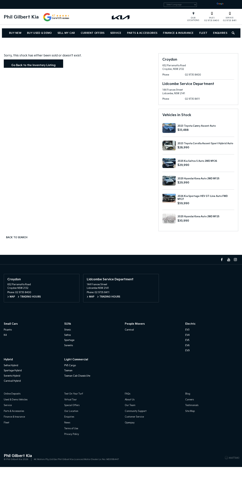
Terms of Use (71, 428)
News (67, 422)
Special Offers (71, 405)
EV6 (187, 345)
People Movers (135, 323)
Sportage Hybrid (13, 370)
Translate (231, 4)
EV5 (187, 340)
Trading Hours (30, 296)
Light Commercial (76, 359)
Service (115, 33)
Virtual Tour (70, 399)
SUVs (67, 323)
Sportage (69, 340)
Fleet (203, 33)
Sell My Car (66, 33)
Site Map (190, 411)
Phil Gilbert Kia (21, 17)
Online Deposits (12, 393)
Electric (190, 323)
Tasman (68, 370)
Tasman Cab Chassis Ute (77, 375)
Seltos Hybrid (11, 365)
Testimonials (191, 405)
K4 (5, 335)
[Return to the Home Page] (7, 457)
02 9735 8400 (211, 19)
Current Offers (93, 33)
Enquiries (220, 33)
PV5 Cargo (70, 365)
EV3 (187, 329)
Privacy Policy (71, 434)
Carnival (129, 329)
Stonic (67, 329)
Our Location (71, 411)
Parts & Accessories (142, 33)
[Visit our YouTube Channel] (228, 259)
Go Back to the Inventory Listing (33, 65)
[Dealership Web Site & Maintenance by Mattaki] (232, 458)
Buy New (15, 33)
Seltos (67, 335)
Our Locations (193, 19)
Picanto (8, 329)
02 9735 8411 (229, 19)
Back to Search (16, 237)
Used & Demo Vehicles (15, 399)
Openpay (130, 422)
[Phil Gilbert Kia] (121, 17)
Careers (189, 399)
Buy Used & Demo (39, 33)
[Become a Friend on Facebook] (222, 259)
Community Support (136, 411)
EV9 (187, 350)
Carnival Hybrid (12, 381)
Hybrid (8, 359)
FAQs (127, 393)
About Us (129, 399)
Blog (187, 393)
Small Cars (11, 323)
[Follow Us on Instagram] (235, 259)
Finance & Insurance (178, 33)
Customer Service (134, 416)
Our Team (130, 405)
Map (12, 296)
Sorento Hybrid (12, 375)
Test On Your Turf (73, 393)
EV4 (187, 335)
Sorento (68, 345)
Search (233, 33)
